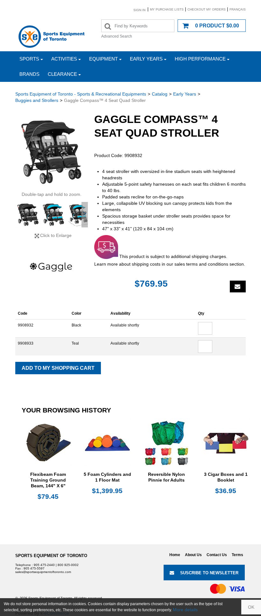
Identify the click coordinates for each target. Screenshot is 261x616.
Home (174, 555)
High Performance (200, 58)
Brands (29, 74)
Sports (29, 58)
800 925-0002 (68, 565)
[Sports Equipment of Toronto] (51, 36)
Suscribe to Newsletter (209, 572)
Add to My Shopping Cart (58, 368)
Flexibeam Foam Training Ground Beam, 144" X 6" (48, 480)
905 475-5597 (34, 568)
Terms (237, 555)
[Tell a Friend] (238, 286)
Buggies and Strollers (36, 100)
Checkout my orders (206, 9)
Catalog (159, 94)
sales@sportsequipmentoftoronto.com (43, 572)
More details (185, 609)
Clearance (62, 74)
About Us (193, 555)
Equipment (103, 58)
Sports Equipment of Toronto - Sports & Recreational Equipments (80, 94)
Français (237, 9)
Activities (64, 58)
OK (251, 607)
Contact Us (217, 555)
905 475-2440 (44, 565)
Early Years (146, 58)
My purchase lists (167, 9)
